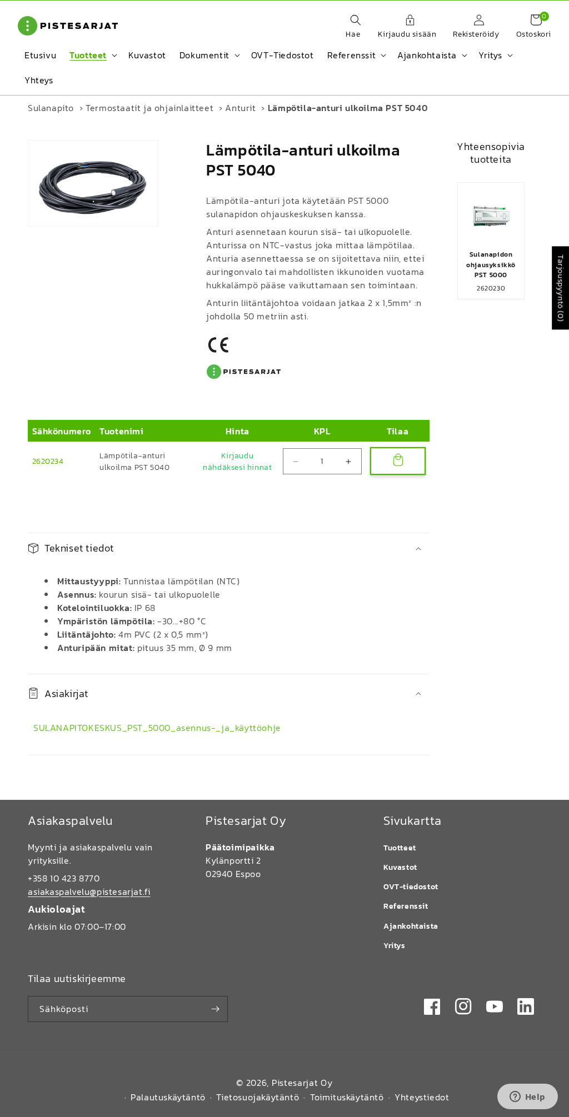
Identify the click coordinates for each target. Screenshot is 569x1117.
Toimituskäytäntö (347, 1097)
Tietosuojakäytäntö (257, 1097)
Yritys (394, 945)
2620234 (48, 461)
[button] (350, 27)
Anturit (240, 107)
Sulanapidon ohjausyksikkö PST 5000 (491, 264)
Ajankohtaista (410, 926)
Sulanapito (51, 107)
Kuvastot (400, 867)
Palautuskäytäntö (168, 1097)
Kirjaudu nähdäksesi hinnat (237, 461)
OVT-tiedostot (410, 887)
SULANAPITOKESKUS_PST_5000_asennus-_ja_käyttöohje (157, 727)
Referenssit (405, 906)
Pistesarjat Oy (302, 1082)
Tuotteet (399, 848)
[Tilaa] (215, 1009)
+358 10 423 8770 (64, 878)
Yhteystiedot (422, 1097)
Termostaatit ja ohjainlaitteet (149, 107)
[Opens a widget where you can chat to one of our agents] (527, 1097)
